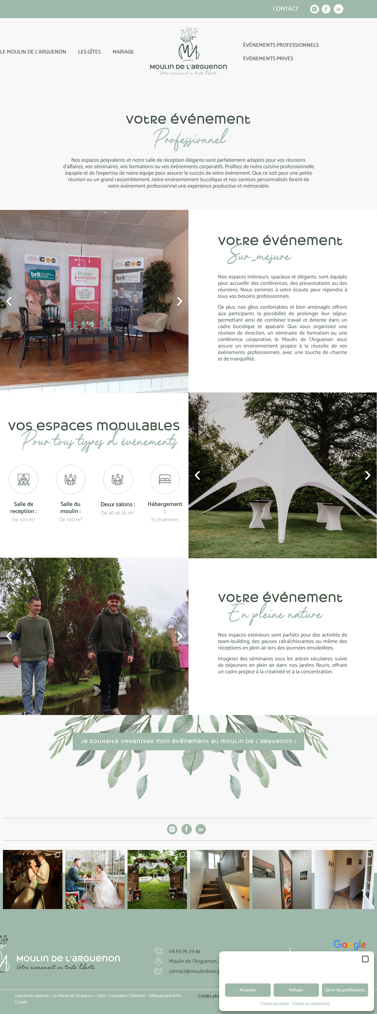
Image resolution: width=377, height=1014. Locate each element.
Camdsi (21, 1002)
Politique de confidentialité (311, 1003)
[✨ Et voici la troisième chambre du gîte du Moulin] (219, 879)
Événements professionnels (281, 45)
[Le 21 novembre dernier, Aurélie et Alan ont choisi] (32, 879)
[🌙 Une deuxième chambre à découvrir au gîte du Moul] (282, 879)
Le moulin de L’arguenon (33, 52)
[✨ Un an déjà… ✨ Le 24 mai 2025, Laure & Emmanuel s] (157, 879)
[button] (365, 959)
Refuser (296, 990)
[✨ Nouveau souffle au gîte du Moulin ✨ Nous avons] (344, 879)
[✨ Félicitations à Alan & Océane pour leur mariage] (95, 879)
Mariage (123, 52)
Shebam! (137, 996)
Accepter (247, 990)
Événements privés (268, 58)
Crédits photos (212, 996)
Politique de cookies (274, 1003)
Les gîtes (89, 52)
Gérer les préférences (345, 990)
